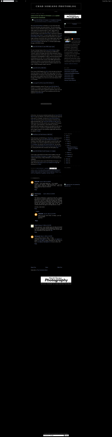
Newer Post (33, 267)
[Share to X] (53, 168)
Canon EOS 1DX (39, 92)
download (38, 173)
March (68, 152)
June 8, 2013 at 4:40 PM (45, 181)
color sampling (50, 172)
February (69, 154)
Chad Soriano (38, 193)
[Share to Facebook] (54, 168)
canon (32, 172)
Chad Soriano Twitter (69, 75)
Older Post (59, 267)
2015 (67, 135)
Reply (36, 189)
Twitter (39, 164)
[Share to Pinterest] (56, 168)
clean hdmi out (38, 172)
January (69, 156)
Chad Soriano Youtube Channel (71, 71)
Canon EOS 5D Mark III (38, 25)
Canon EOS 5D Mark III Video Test (51, 121)
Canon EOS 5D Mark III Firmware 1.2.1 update (41, 156)
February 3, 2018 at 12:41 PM (44, 225)
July (68, 141)
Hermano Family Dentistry (70, 80)
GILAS (36, 225)
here (57, 147)
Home (46, 267)
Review (48, 173)
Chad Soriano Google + (69, 78)
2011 (67, 161)
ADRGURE (37, 181)
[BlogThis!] (51, 168)
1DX (47, 71)
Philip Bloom (50, 138)
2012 (67, 159)
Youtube (38, 131)
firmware (43, 173)
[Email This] (50, 168)
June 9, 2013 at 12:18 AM (49, 193)
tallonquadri (37, 236)
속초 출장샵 (40, 241)
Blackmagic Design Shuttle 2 (37, 35)
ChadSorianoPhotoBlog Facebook (71, 73)
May (68, 143)
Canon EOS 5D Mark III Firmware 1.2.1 (50, 139)
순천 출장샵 (42, 240)
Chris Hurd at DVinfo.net (48, 144)
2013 (67, 139)
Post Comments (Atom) (42, 270)
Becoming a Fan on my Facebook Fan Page (47, 162)
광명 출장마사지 (47, 241)
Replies (37, 211)
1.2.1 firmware (34, 144)
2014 (67, 137)
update (52, 173)
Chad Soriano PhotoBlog (56, 6)
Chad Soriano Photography (70, 69)
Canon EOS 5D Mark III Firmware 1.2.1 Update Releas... (72, 149)
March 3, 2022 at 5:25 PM (46, 236)
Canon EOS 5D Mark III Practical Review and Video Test (47, 146)
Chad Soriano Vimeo (68, 76)
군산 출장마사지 (58, 239)
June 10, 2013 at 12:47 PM (49, 213)
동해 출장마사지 (43, 239)
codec (44, 172)
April (68, 145)
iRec (52, 230)
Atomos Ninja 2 (47, 33)
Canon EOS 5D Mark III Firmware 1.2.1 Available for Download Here (46, 21)
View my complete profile (71, 63)
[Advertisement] (69, 107)
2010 (67, 162)
